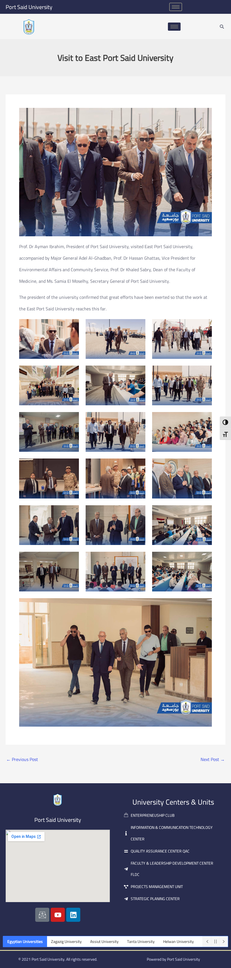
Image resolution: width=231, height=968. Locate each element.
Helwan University (148, 941)
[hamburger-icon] (175, 7)
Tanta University (110, 941)
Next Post (213, 759)
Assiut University (74, 941)
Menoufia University (189, 941)
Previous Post (22, 759)
